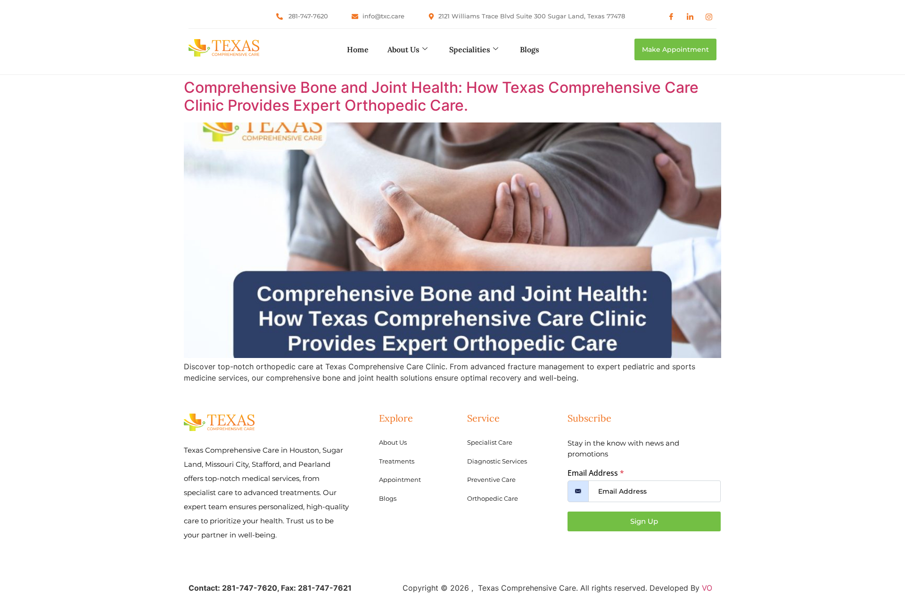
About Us (403, 49)
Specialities (469, 49)
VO (707, 588)
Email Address (596, 473)
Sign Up (644, 521)
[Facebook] (671, 16)
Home (358, 49)
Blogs (529, 49)
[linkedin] (690, 16)
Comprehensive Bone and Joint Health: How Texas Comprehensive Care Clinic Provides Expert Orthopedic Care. (441, 96)
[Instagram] (709, 16)
